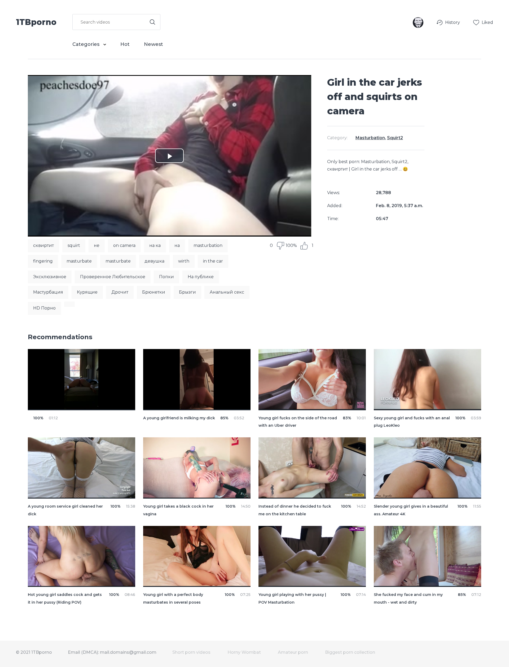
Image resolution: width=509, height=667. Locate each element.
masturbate (79, 261)
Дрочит (119, 292)
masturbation (208, 245)
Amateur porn (293, 652)
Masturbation (370, 137)
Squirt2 (395, 137)
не (96, 245)
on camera (124, 245)
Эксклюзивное (49, 276)
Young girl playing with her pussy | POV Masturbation (292, 598)
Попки (166, 276)
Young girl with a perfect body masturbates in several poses (173, 598)
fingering (43, 261)
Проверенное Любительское (112, 276)
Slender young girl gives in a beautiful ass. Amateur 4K (411, 510)
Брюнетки (153, 292)
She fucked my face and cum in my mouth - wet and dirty (408, 598)
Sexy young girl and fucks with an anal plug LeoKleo (412, 422)
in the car (213, 261)
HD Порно (44, 308)
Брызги (187, 292)
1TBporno (36, 21)
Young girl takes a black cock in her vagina (178, 510)
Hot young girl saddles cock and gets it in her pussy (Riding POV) (65, 598)
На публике (201, 276)
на (177, 245)
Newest (153, 44)
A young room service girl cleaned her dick (65, 510)
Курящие (87, 292)
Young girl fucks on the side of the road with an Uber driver (297, 422)
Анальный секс (227, 292)
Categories (86, 44)
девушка (154, 261)
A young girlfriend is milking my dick (179, 418)
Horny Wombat (244, 652)
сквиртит (43, 245)
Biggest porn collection (350, 652)
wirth (183, 261)
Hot (125, 44)
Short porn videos (191, 652)
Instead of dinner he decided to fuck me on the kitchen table (294, 510)
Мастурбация (48, 292)
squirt (74, 245)
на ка (155, 245)
